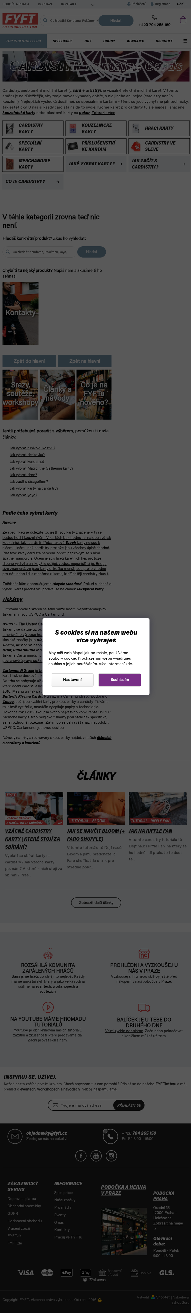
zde (129, 664)
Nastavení (72, 680)
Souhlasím (120, 680)
